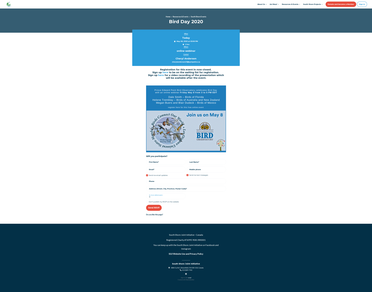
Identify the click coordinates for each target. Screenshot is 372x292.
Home (168, 17)
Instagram (186, 248)
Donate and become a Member (341, 4)
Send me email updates (158, 175)
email (189, 277)
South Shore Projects (312, 4)
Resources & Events (290, 4)
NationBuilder (190, 279)
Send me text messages (198, 175)
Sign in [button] (362, 4)
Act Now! (274, 4)
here (165, 72)
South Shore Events (198, 17)
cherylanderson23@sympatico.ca (186, 62)
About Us (261, 4)
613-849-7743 (187, 270)
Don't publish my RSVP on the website (164, 202)
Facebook (210, 245)
